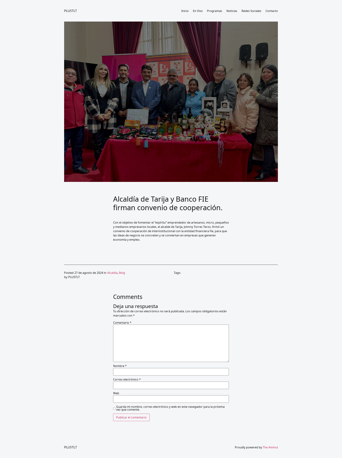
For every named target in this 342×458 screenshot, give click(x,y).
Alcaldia (112, 273)
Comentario (122, 322)
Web (116, 393)
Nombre (120, 365)
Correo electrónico (127, 379)
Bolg (122, 273)
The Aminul (270, 447)
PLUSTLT (70, 11)
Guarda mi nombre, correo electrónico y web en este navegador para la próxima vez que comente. (170, 408)
